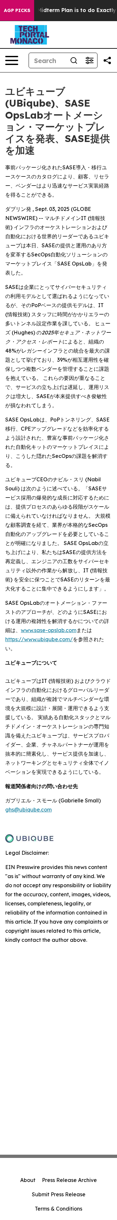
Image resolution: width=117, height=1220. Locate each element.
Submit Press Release (58, 1194)
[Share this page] (107, 60)
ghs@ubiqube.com (28, 809)
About (27, 1180)
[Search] (74, 60)
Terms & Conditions (58, 1208)
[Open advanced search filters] (89, 60)
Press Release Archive (69, 1180)
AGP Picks (17, 10)
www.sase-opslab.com (48, 630)
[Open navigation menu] (11, 60)
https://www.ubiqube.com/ (39, 639)
